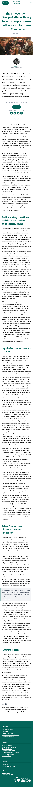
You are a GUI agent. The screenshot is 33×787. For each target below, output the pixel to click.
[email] (18, 113)
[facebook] (14, 113)
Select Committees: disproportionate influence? (12, 529)
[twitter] (11, 113)
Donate (5, 2)
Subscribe (16, 107)
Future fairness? (10, 649)
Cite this (4, 704)
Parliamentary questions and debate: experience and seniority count (15, 220)
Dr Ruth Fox (16, 66)
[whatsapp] (21, 113)
